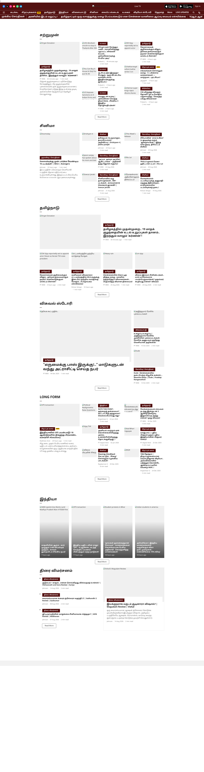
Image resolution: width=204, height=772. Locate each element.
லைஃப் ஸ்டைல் (110, 12)
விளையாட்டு (79, 12)
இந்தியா (63, 12)
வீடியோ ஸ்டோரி (142, 12)
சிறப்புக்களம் (29, 12)
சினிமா (94, 12)
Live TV (138, 6)
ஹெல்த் (159, 12)
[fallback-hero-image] (60, 53)
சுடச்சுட (14, 12)
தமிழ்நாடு (49, 12)
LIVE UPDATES (182, 12)
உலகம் (126, 12)
